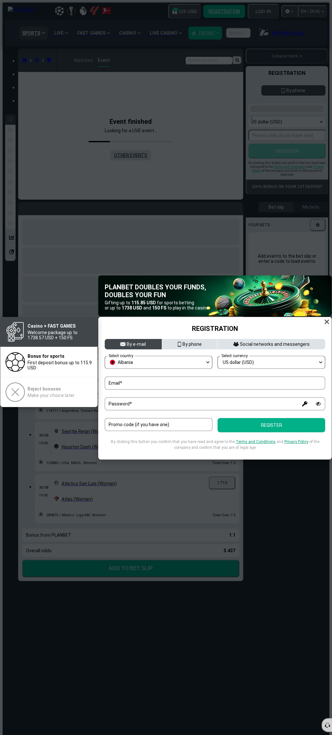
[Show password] (318, 403)
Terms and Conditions (256, 441)
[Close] (327, 322)
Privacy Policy (296, 441)
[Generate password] (305, 403)
